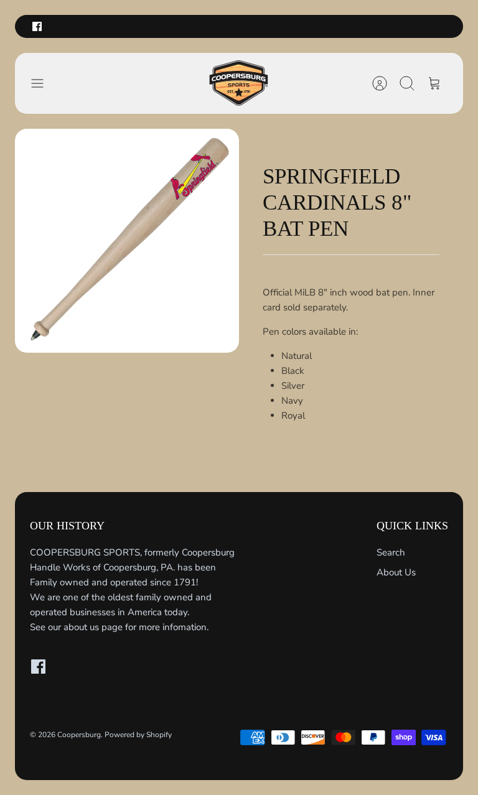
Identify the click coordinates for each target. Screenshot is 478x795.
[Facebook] (37, 26)
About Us (396, 572)
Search (391, 552)
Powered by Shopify (138, 735)
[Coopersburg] (239, 83)
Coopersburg (79, 735)
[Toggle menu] (43, 83)
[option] (127, 241)
